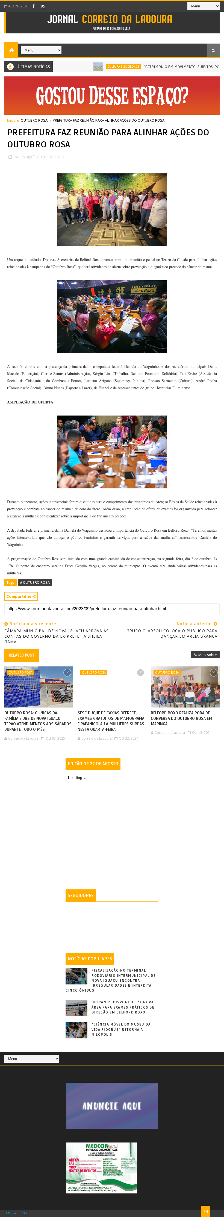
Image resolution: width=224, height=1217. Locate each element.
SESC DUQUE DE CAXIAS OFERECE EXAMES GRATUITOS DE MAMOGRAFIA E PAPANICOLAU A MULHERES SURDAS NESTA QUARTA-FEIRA (111, 721)
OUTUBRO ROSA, (50, 156)
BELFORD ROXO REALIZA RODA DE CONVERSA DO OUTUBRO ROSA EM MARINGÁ (181, 719)
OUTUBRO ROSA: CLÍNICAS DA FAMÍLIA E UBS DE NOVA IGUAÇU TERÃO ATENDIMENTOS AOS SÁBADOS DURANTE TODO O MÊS (38, 721)
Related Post (21, 655)
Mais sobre (207, 654)
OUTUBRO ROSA (34, 120)
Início (11, 120)
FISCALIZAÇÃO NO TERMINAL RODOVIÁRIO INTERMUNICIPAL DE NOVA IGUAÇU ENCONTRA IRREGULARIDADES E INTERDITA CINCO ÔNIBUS (111, 980)
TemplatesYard (17, 1213)
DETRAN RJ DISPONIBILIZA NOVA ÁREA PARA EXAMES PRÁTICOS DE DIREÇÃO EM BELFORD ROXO (123, 1007)
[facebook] (34, 6)
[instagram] (43, 6)
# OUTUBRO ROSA (35, 582)
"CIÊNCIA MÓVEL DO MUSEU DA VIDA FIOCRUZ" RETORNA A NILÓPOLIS (121, 1029)
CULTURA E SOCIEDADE (105, 66)
